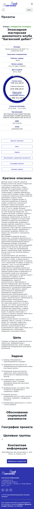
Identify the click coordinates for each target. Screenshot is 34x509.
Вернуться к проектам (17, 461)
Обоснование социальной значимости (17, 158)
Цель (17, 146)
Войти (29, 10)
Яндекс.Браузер (24, 504)
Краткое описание (17, 140)
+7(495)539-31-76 (7, 480)
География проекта (17, 163)
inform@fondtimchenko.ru (9, 482)
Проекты (8, 16)
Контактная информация (10, 478)
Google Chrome (7, 506)
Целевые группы (17, 169)
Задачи (17, 152)
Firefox (19, 506)
